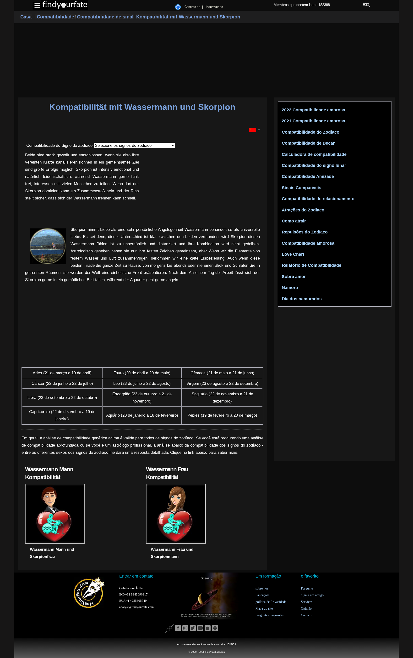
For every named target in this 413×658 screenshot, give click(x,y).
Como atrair (293, 221)
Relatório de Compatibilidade (311, 265)
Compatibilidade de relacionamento (317, 198)
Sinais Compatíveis (301, 187)
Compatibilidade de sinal (105, 16)
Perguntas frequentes (269, 615)
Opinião (306, 608)
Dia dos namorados (301, 298)
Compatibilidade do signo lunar (313, 165)
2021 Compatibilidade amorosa (313, 121)
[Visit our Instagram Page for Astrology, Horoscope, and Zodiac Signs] (185, 628)
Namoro (289, 287)
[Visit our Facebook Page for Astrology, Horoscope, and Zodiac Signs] (178, 628)
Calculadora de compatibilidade (314, 154)
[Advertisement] (206, 60)
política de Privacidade (270, 602)
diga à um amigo (312, 595)
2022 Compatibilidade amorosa (313, 110)
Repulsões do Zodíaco (304, 232)
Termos (231, 644)
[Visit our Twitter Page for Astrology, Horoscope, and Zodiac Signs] (192, 628)
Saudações (262, 595)
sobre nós (261, 588)
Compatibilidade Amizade (307, 176)
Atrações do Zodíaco (302, 210)
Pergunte (307, 588)
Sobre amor (293, 276)
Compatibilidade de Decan (308, 143)
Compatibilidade (55, 16)
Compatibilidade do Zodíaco (310, 132)
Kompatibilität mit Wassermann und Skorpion (188, 16)
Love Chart (292, 254)
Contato (306, 615)
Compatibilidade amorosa (307, 243)
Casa (26, 16)
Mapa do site (264, 608)
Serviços (306, 602)
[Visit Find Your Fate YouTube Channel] (200, 628)
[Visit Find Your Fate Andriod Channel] (215, 628)
